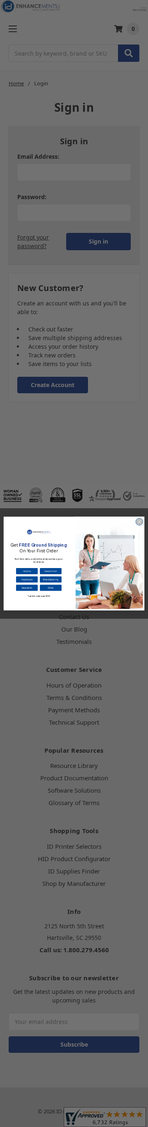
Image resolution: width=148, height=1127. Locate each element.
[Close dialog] (139, 522)
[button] (27, 571)
